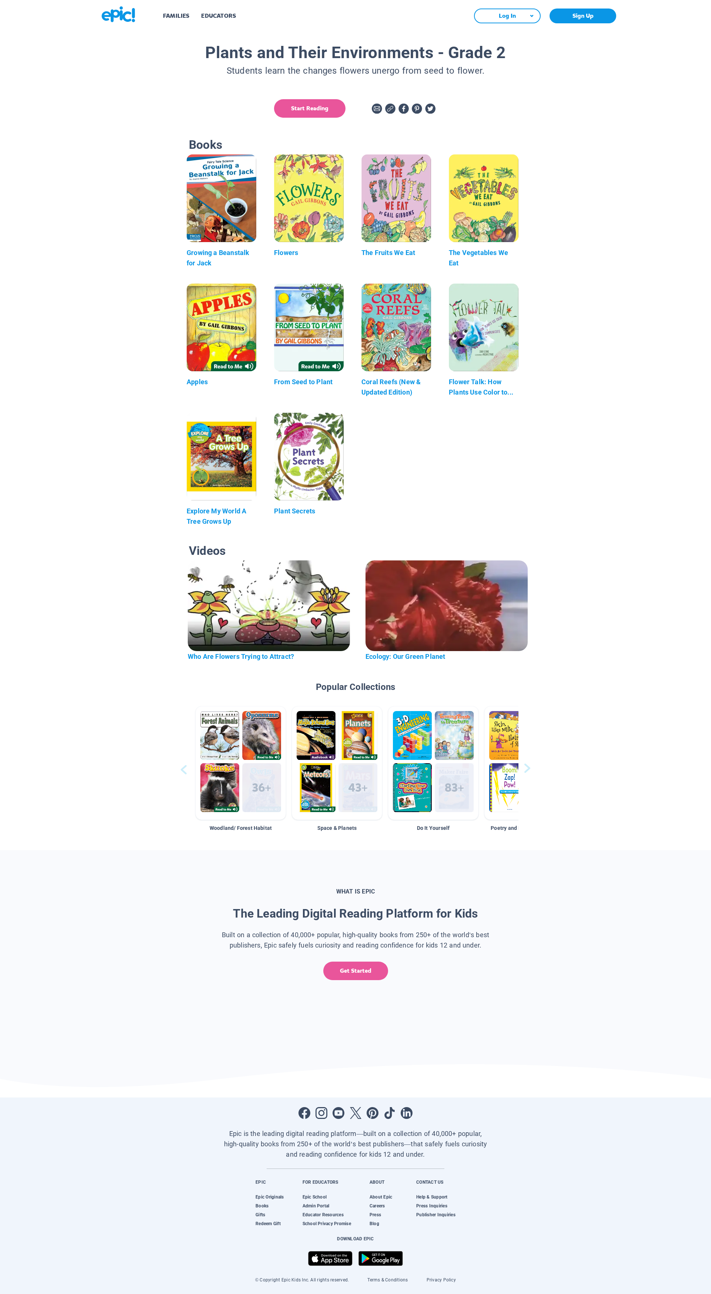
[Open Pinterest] (372, 1113)
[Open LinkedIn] (407, 1113)
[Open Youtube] (338, 1113)
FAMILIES (176, 16)
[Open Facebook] (304, 1113)
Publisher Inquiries (435, 1214)
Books (262, 1205)
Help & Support (431, 1197)
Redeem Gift (268, 1223)
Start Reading (309, 108)
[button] (241, 763)
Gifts (260, 1214)
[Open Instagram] (321, 1113)
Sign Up (583, 16)
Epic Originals (270, 1197)
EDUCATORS (218, 16)
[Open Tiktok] (389, 1113)
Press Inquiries (431, 1205)
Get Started (355, 971)
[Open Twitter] (355, 1113)
